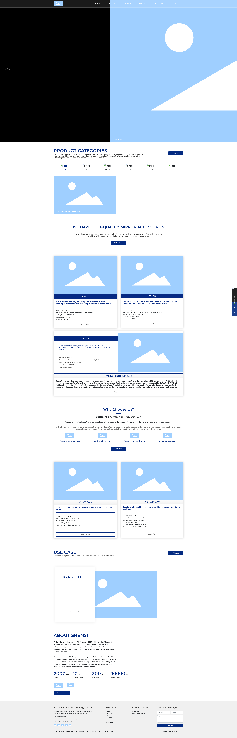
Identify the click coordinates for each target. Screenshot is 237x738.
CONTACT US (110, 720)
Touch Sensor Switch (138, 713)
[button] (116, 139)
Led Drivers (135, 711)
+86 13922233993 (61, 716)
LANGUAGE (109, 722)
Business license (107, 731)
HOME (108, 711)
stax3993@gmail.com (66, 722)
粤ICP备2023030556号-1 (170, 731)
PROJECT (109, 718)
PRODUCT (109, 716)
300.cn (98, 731)
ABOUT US (109, 713)
